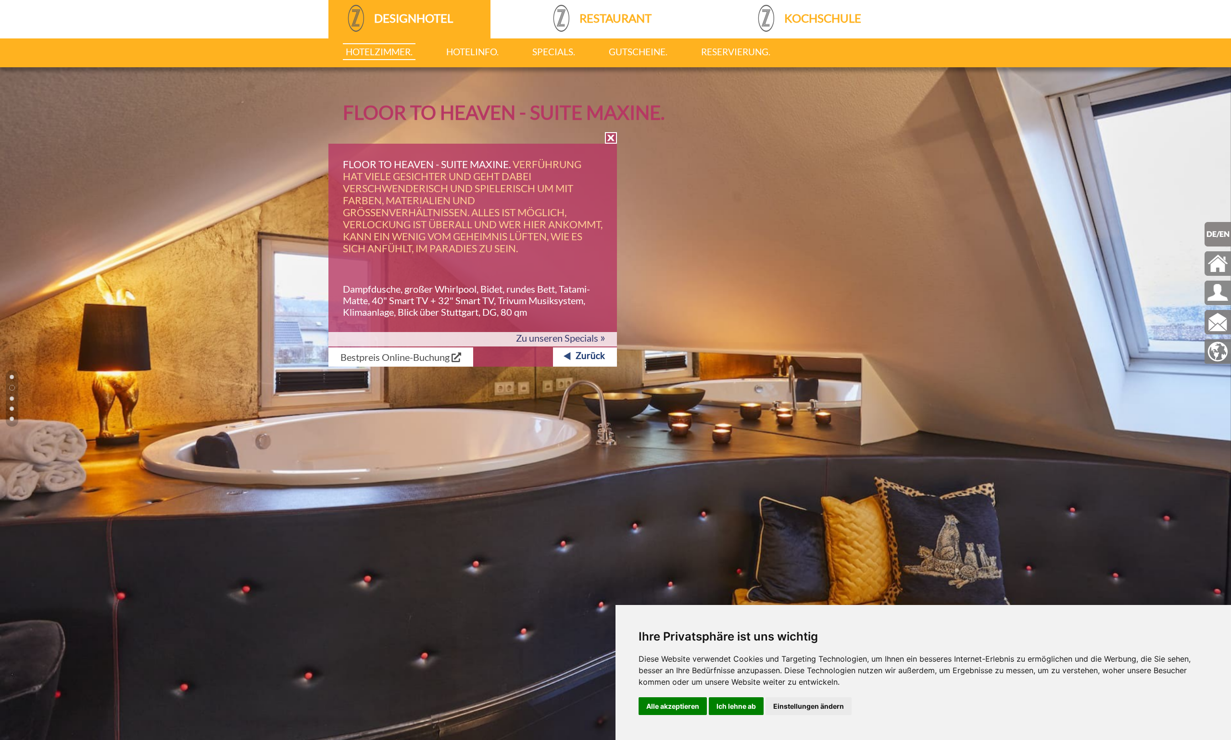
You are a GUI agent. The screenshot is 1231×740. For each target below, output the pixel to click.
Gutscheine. (638, 51)
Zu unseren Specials (560, 338)
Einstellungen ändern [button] (808, 706)
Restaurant (614, 18)
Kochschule (821, 18)
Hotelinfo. (472, 51)
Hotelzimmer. (379, 51)
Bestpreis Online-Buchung (396, 357)
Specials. (553, 51)
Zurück (590, 355)
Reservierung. (735, 51)
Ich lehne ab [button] (736, 706)
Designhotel (412, 18)
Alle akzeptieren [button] (672, 706)
